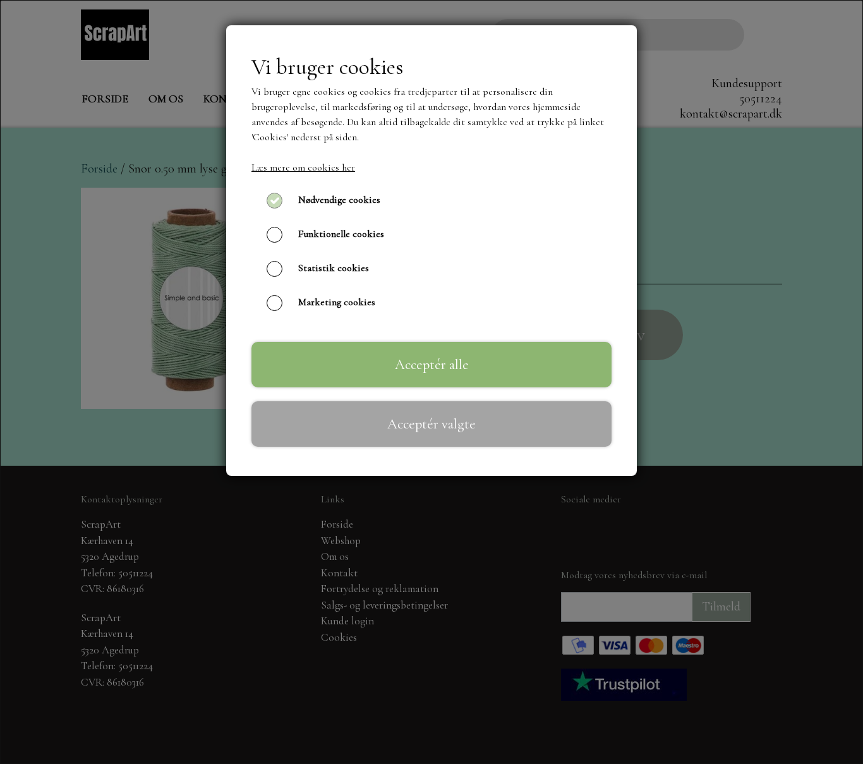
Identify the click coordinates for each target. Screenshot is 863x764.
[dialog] (431, 382)
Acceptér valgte (431, 423)
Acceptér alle (432, 364)
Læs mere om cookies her (303, 167)
